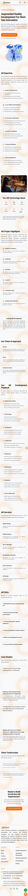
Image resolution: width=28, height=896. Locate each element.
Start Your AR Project (10, 34)
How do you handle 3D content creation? (14, 630)
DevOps (18, 863)
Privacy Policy (4, 861)
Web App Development (21, 858)
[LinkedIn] (17, 889)
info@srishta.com (7, 878)
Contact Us (4, 858)
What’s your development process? (13, 637)
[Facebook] (11, 889)
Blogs (2, 853)
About (2, 850)
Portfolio (3, 856)
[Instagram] (14, 889)
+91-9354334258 (7, 875)
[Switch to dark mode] (20, 2)
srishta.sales (17, 878)
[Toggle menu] (25, 2)
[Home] (6, 2)
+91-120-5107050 (18, 875)
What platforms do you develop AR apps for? (13, 604)
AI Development (19, 860)
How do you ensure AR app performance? (10, 613)
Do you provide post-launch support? (13, 644)
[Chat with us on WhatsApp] (25, 890)
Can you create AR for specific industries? (11, 622)
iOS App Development (21, 850)
